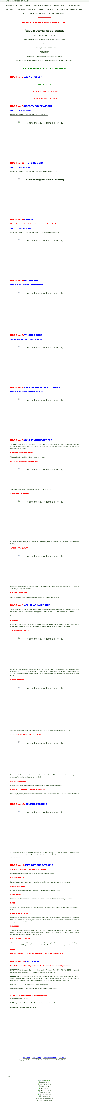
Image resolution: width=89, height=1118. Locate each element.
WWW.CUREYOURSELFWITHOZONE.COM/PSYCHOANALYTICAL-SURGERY (35, 232)
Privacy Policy (36, 1058)
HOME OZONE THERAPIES (14, 5)
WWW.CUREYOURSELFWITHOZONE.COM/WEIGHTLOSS (29, 115)
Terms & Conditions (49, 1058)
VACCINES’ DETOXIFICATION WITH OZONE (69, 9)
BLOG (28, 5)
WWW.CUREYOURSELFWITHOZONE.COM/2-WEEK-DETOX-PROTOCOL (33, 171)
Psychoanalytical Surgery (36, 9)
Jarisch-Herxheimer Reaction (42, 5)
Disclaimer (26, 1058)
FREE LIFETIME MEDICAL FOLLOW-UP (34, 13)
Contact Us (62, 1058)
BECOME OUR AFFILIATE (56, 13)
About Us (50, 9)
